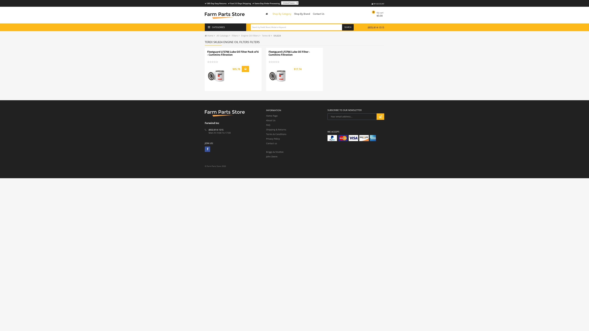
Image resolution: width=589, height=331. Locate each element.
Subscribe (380, 116)
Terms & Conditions (276, 134)
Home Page (272, 115)
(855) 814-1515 (376, 27)
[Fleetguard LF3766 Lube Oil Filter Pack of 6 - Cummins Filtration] (216, 76)
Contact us (271, 143)
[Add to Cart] (245, 69)
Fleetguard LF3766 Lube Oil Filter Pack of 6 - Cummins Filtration (233, 53)
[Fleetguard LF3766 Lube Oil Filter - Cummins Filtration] (277, 76)
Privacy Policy (273, 138)
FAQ (268, 125)
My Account (378, 4)
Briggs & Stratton (275, 151)
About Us (270, 120)
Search (347, 27)
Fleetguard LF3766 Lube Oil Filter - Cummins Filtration (289, 53)
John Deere (271, 156)
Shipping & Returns (276, 129)
